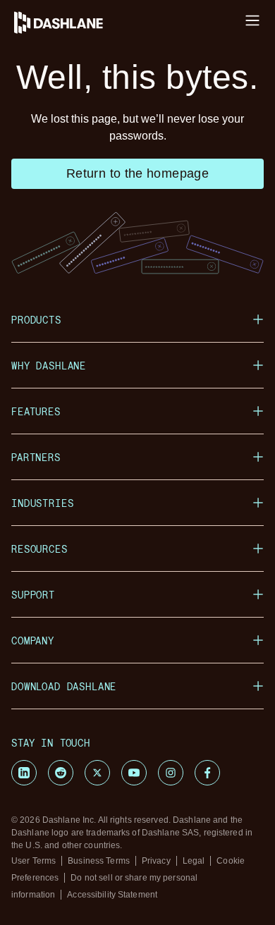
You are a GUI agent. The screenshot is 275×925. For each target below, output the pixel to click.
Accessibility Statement (112, 895)
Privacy (156, 861)
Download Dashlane (63, 686)
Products (36, 320)
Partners (36, 457)
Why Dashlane (48, 366)
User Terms (33, 861)
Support (33, 595)
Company (32, 641)
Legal (194, 861)
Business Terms (99, 861)
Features (36, 411)
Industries (42, 503)
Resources (39, 549)
